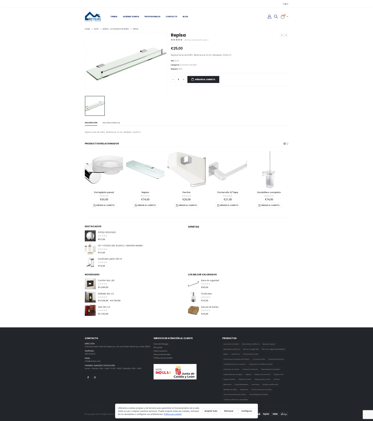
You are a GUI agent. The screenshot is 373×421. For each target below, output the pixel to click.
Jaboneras (227, 384)
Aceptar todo (210, 411)
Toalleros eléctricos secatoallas (236, 399)
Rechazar (229, 411)
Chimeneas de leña (250, 354)
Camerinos (235, 354)
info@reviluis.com (93, 361)
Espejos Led (278, 374)
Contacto (171, 16)
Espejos (248, 374)
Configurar (246, 411)
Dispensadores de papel (233, 374)
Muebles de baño (230, 389)
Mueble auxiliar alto (270, 384)
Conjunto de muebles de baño (261, 364)
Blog (185, 16)
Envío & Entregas (161, 344)
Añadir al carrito (205, 79)
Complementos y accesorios (235, 364)
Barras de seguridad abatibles (273, 349)
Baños (226, 354)
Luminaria (255, 384)
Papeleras (244, 389)
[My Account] (269, 17)
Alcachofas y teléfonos (250, 344)
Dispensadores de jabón (270, 369)
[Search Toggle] (276, 17)
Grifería (276, 379)
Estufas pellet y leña (262, 379)
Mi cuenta (158, 347)
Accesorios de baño (188, 65)
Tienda (113, 16)
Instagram (95, 377)
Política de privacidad (163, 358)
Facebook (88, 377)
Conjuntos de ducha (231, 369)
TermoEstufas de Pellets (258, 394)
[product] (104, 169)
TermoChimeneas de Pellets (235, 394)
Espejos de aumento (262, 374)
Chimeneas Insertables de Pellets (236, 359)
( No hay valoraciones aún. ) (196, 39)
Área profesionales (162, 354)
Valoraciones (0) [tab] (111, 122)
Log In (285, 4)
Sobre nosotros (160, 351)
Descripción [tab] (91, 122)
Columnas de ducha (276, 359)
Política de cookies (173, 414)
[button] (284, 143)
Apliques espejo (269, 344)
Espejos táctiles (229, 379)
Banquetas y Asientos (232, 349)
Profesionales (152, 16)
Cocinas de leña (259, 359)
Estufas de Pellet (245, 379)
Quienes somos (131, 16)
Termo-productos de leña (261, 389)
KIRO (180, 69)
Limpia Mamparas (241, 384)
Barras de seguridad (251, 349)
